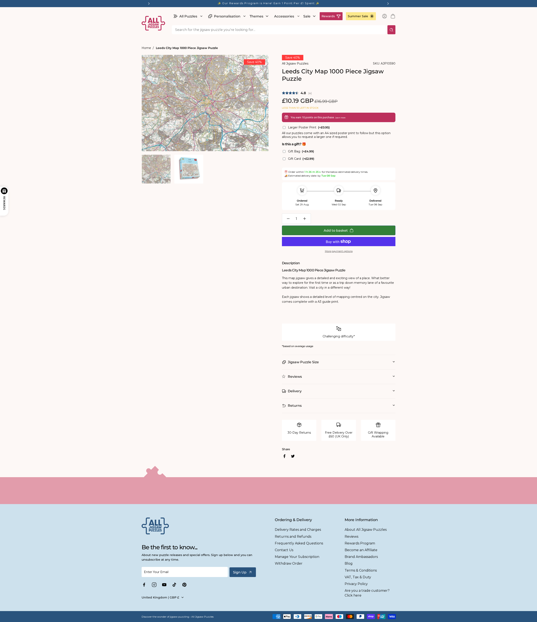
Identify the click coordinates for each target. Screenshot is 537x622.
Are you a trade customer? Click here (367, 593)
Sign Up (239, 572)
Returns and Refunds (293, 537)
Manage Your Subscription (297, 557)
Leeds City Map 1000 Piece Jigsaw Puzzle (187, 48)
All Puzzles (188, 16)
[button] (187, 16)
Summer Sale (358, 16)
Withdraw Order (288, 563)
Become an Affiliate (361, 550)
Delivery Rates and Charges (298, 530)
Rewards (328, 16)
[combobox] (279, 29)
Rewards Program (360, 543)
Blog (349, 563)
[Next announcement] (388, 3)
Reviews (351, 537)
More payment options (339, 251)
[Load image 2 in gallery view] (188, 169)
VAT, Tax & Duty (358, 577)
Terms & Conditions (361, 570)
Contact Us (284, 550)
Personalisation (227, 16)
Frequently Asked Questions (299, 543)
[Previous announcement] (149, 3)
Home (146, 48)
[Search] (391, 29)
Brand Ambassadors (361, 557)
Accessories (284, 16)
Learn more (340, 118)
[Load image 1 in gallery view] (156, 169)
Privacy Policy (356, 584)
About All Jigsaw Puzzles (366, 530)
